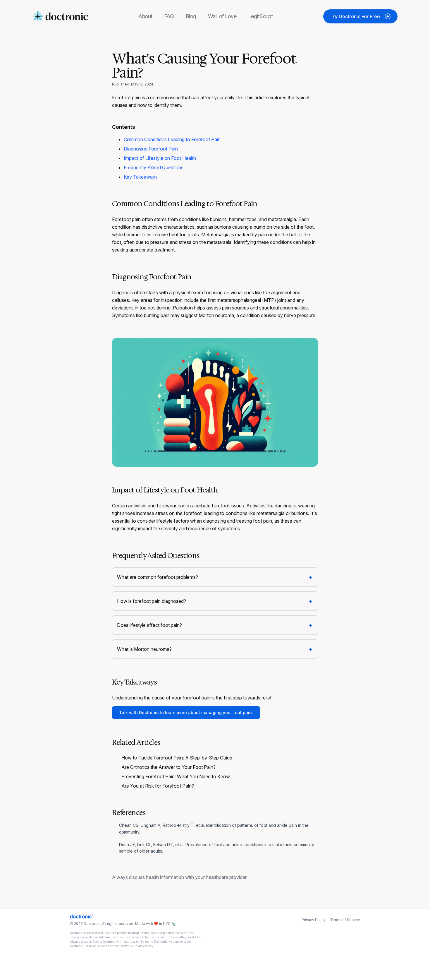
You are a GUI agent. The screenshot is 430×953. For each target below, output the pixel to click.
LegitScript (260, 16)
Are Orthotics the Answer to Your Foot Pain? (168, 767)
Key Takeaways (141, 177)
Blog (191, 16)
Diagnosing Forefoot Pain (151, 149)
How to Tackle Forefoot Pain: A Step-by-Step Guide (176, 758)
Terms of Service (345, 920)
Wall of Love (222, 16)
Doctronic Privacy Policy (136, 946)
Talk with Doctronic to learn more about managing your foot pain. (186, 712)
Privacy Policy (314, 920)
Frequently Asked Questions (153, 167)
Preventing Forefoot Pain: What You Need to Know (175, 776)
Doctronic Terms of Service (88, 946)
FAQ (169, 16)
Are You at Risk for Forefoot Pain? (157, 786)
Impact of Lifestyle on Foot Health (160, 158)
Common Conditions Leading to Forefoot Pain (172, 139)
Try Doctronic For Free (355, 16)
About (145, 16)
